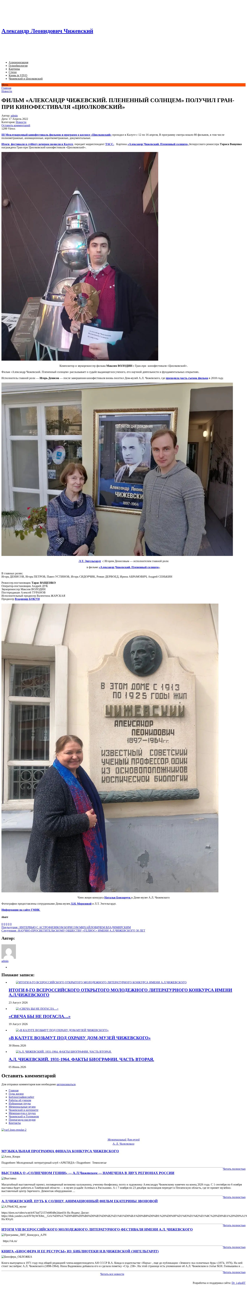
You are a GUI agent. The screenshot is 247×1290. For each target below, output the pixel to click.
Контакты (15, 1122)
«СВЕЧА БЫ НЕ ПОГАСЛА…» (40, 1016)
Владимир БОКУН (27, 599)
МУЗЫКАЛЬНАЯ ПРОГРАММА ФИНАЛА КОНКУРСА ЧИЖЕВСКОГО (60, 1151)
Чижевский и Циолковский (26, 78)
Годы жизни (16, 1093)
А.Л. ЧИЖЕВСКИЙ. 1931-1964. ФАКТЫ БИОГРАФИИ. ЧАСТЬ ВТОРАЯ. (81, 1059)
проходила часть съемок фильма (187, 378)
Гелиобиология (18, 65)
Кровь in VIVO (18, 75)
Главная (6, 88)
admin (14, 115)
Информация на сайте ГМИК (21, 909)
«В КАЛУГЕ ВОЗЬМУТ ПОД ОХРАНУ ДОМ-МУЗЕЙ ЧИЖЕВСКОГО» (80, 1038)
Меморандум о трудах (22, 1113)
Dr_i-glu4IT (239, 1282)
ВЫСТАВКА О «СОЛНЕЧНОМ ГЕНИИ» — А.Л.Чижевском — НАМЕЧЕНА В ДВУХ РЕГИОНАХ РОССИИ (87, 1173)
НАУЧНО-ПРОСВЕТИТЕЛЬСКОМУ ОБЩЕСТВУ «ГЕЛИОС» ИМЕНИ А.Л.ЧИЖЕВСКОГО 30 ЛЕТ (73, 930)
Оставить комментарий (15, 125)
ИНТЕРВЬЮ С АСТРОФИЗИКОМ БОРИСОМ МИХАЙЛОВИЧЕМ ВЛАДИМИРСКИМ (66, 927)
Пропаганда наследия (22, 1119)
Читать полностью (234, 1168)
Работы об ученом (20, 1100)
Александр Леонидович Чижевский (47, 31)
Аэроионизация (18, 62)
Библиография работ (21, 1096)
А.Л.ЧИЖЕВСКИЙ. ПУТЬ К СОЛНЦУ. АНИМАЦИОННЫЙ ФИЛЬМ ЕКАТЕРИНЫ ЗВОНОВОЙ (79, 1201)
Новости (6, 91)
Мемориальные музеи (22, 1106)
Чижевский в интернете (23, 1109)
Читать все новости (112, 1274)
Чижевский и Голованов (24, 1116)
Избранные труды (20, 1103)
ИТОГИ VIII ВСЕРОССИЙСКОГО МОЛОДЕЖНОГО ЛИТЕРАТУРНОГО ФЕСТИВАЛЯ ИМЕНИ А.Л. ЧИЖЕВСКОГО (97, 1229)
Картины (14, 68)
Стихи (13, 72)
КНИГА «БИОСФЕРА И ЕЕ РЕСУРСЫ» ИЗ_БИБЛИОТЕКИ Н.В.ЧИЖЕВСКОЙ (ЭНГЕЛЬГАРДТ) (80, 1251)
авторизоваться (66, 1084)
